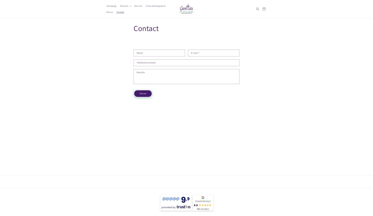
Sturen (143, 93)
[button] (125, 6)
